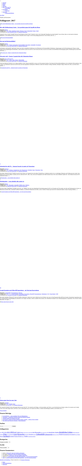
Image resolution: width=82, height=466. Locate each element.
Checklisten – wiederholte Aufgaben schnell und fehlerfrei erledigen (16, 417)
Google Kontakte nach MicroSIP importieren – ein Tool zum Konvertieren (19, 290)
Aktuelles (7, 402)
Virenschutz (37, 170)
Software (4, 6)
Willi (3, 457)
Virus (41, 170)
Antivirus (11, 170)
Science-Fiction (18, 436)
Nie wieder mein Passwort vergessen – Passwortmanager (14, 420)
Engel (25, 31)
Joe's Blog (2, 15)
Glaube (15, 434)
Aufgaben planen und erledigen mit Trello (11, 418)
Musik (4, 5)
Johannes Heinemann (23, 32)
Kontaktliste (21, 294)
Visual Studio (52, 294)
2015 (8, 432)
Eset (20, 170)
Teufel (37, 31)
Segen (14, 404)
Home (4, 462)
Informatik (31, 434)
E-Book (10, 44)
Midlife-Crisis (22, 185)
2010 (1, 432)
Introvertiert (27, 44)
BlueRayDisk (45, 432)
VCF (48, 294)
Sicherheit (30, 170)
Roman (1, 436)
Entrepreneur (77, 432)
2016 (12, 432)
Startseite (4, 2)
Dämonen (22, 31)
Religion (78, 434)
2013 (3, 432)
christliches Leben (65, 432)
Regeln (76, 434)
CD (47, 432)
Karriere (34, 434)
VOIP (57, 294)
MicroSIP (32, 294)
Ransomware (24, 170)
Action (10, 60)
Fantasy (16, 60)
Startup (23, 436)
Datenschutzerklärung (9, 13)
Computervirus (16, 170)
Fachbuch (1, 434)
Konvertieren (27, 294)
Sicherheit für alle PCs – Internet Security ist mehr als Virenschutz (17, 166)
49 (0, 287)
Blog (41, 432)
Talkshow (27, 185)
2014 (5, 432)
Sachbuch (6, 436)
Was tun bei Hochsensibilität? (8, 41)
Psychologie (38, 44)
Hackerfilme (7, 8)
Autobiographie (25, 432)
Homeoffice (26, 434)
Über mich (7, 10)
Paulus (34, 31)
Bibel (10, 31)
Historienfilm (21, 60)
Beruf (31, 432)
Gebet (8, 434)
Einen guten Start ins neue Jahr (8, 400)
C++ (10, 294)
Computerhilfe (8, 292)
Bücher (4, 3)
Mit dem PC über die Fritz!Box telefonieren (15, 453)
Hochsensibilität (21, 44)
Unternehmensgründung (31, 436)
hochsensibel (15, 44)
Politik (61, 434)
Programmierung (14, 292)
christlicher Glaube (15, 31)
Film (5, 434)
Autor (29, 432)
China (13, 60)
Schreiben (12, 436)
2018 (18, 432)
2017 (7, 31)
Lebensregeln (48, 434)
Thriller (26, 436)
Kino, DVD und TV (7, 7)
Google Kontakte (14, 294)
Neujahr (10, 404)
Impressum (5, 11)
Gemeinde (11, 434)
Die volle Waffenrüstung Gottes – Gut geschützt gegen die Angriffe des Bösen (20, 27)
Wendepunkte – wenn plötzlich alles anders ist (12, 181)
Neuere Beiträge (3, 410)
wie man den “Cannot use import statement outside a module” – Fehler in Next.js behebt (20, 419)
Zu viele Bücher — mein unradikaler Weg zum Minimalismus (15, 416)
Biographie (11, 185)
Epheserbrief (29, 31)
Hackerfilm (21, 434)
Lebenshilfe (33, 44)
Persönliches (5, 9)
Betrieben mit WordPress (5, 459)
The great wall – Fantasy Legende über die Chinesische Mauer (16, 56)
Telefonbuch (44, 294)
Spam (33, 170)
